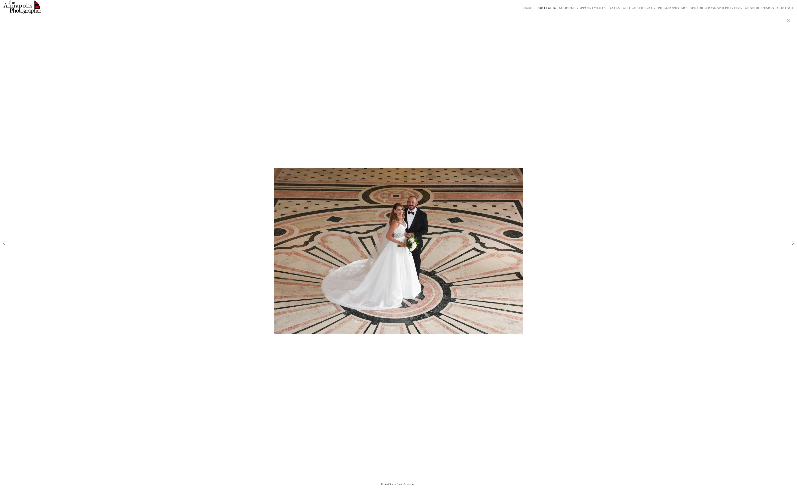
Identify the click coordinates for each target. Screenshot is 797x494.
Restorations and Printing (715, 8)
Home (528, 8)
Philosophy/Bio (672, 8)
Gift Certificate (639, 8)
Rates (614, 8)
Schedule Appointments (582, 8)
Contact (785, 8)
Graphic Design (759, 8)
